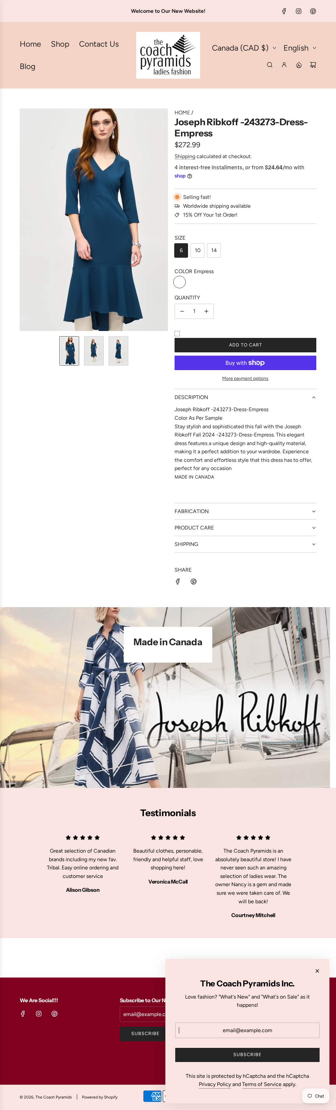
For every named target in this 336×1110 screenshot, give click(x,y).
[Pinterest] (313, 11)
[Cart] (313, 65)
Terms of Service (262, 1084)
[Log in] (284, 65)
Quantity (187, 298)
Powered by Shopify (99, 1097)
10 (197, 250)
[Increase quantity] (206, 311)
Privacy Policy (215, 1084)
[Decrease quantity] (182, 311)
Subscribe (145, 1033)
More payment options (245, 378)
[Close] (317, 971)
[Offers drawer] (298, 65)
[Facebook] (284, 11)
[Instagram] (298, 11)
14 (214, 250)
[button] (25, 219)
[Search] (269, 65)
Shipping (185, 156)
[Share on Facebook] (178, 582)
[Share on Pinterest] (193, 582)
